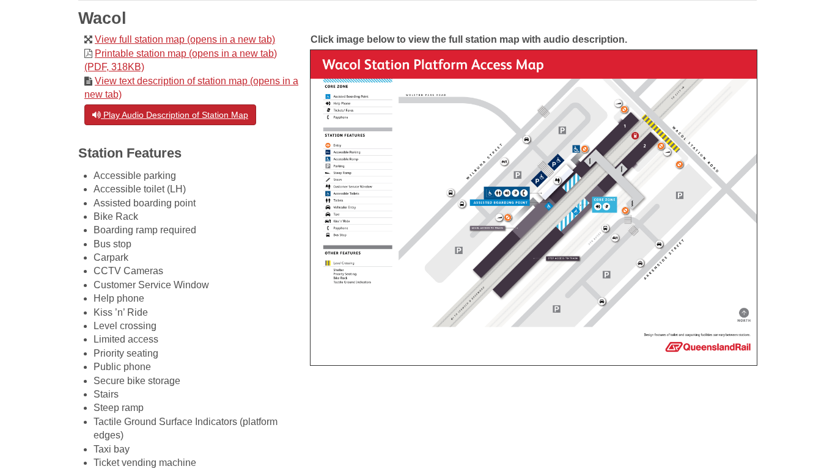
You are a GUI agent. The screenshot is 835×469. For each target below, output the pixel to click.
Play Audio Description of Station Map (174, 115)
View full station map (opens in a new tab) (185, 39)
